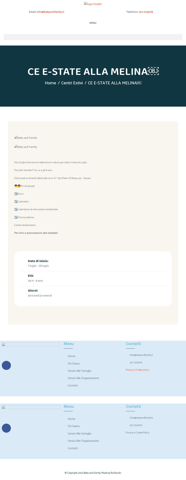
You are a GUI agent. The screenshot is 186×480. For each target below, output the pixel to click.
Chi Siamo (74, 364)
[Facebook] (6, 365)
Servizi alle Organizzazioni (83, 378)
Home (50, 83)
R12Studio (116, 473)
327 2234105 (146, 12)
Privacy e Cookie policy (137, 370)
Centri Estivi (72, 83)
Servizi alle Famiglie (79, 371)
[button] (93, 37)
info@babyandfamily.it (50, 12)
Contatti (73, 386)
